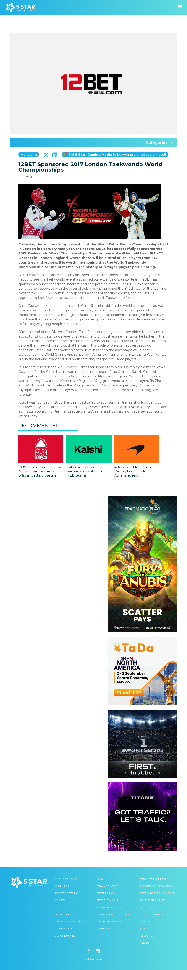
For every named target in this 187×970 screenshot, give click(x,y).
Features (61, 886)
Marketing (29, 154)
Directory (148, 907)
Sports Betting (66, 893)
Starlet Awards (153, 879)
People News (107, 900)
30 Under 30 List (152, 900)
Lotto (59, 907)
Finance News (107, 886)
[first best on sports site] (142, 712)
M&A (100, 879)
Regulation (106, 893)
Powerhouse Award (156, 886)
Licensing (104, 928)
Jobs (143, 928)
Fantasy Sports (109, 907)
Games (59, 900)
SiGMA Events (64, 935)
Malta (144, 921)
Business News (65, 879)
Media (144, 942)
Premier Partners (154, 914)
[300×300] (142, 639)
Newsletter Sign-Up (112, 921)
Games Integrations (113, 914)
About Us (147, 935)
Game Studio (64, 928)
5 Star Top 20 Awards (157, 893)
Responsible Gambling (72, 921)
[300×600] (142, 498)
